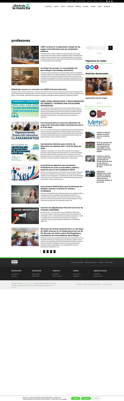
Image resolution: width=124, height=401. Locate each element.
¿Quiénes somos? (69, 1)
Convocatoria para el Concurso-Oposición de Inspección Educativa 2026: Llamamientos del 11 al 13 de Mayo (62, 125)
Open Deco (14, 276)
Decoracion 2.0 (15, 274)
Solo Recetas (56, 274)
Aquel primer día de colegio (96, 98)
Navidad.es (76, 276)
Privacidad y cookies (107, 284)
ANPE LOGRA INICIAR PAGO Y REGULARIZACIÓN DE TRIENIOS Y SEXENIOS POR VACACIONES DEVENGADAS (62, 103)
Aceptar (76, 398)
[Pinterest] (112, 1)
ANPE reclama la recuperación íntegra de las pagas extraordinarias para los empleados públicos (60, 49)
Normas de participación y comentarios (92, 284)
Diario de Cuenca (98, 276)
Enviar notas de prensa (80, 1)
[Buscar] (110, 48)
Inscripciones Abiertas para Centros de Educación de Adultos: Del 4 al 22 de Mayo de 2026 (61, 146)
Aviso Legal (78, 284)
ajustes (65, 399)
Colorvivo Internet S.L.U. (27, 283)
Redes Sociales (36, 274)
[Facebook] (107, 1)
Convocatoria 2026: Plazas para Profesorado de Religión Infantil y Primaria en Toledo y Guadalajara (61, 188)
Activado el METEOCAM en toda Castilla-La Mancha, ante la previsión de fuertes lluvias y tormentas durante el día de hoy (104, 177)
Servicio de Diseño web (91, 262)
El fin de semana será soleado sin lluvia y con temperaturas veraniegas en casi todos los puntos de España (104, 147)
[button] (111, 6)
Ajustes (96, 398)
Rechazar (86, 398)
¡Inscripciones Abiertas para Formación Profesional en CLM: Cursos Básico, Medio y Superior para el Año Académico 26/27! (60, 167)
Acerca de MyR (109, 262)
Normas (95, 1)
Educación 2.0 (77, 274)
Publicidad (89, 1)
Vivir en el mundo (57, 276)
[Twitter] (109, 1)
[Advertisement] (62, 23)
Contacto (101, 1)
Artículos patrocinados (77, 262)
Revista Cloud (35, 276)
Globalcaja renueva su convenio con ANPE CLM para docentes (39, 89)
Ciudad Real (97, 274)
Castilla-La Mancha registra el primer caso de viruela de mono (103, 135)
